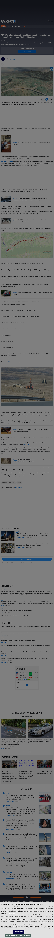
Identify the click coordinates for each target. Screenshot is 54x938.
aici (31, 923)
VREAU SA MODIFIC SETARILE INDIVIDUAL (18, 936)
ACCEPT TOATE (18, 932)
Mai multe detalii (11, 913)
